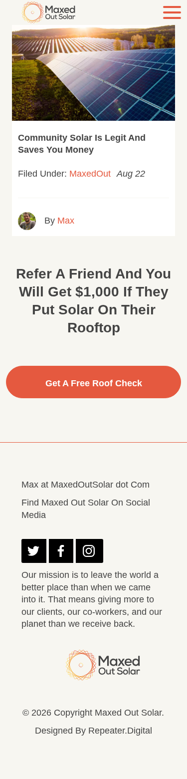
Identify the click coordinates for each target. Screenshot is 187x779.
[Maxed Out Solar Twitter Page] (33, 551)
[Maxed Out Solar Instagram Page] (89, 551)
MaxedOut (90, 174)
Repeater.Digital (120, 731)
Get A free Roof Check (93, 383)
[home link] (51, 12)
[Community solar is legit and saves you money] (93, 66)
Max (65, 221)
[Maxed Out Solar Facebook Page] (61, 551)
